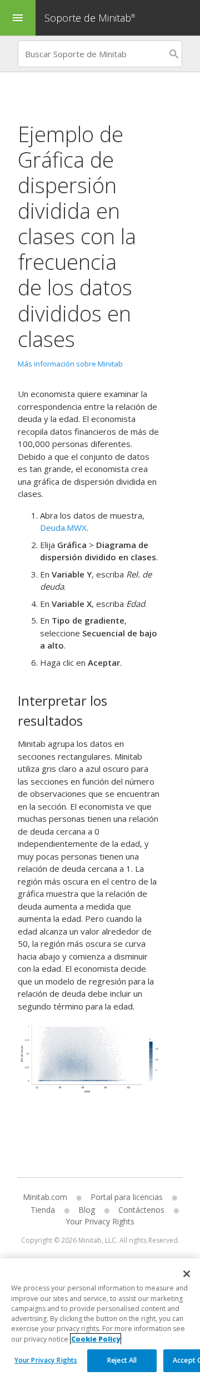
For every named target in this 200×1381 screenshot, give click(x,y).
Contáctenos (141, 1209)
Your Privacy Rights (45, 1360)
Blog (86, 1209)
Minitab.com (45, 1197)
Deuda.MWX (63, 527)
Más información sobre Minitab (70, 364)
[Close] (186, 1274)
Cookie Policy (95, 1339)
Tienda (43, 1209)
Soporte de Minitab (89, 17)
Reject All (122, 1360)
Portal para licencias (127, 1197)
